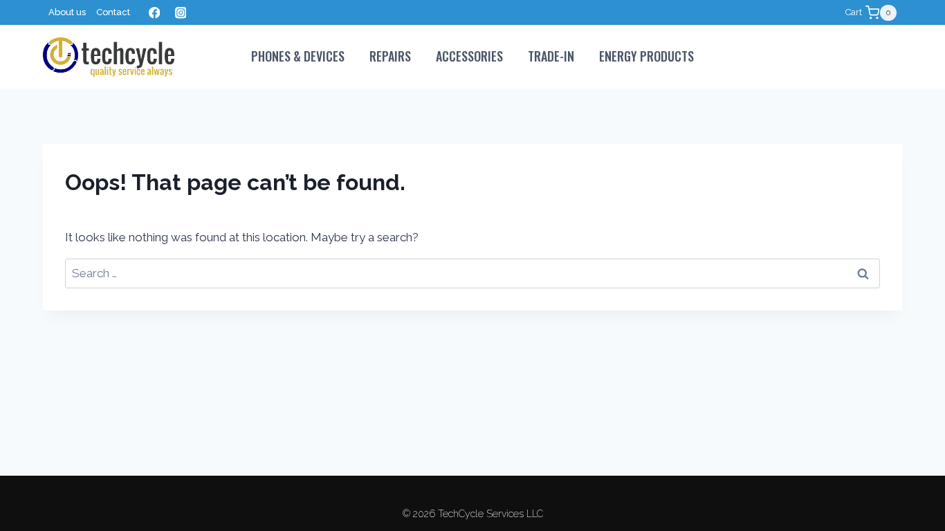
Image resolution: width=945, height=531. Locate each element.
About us (67, 12)
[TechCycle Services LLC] (108, 57)
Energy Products (646, 56)
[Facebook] (154, 12)
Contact (113, 12)
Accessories (469, 56)
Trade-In (551, 56)
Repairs (390, 56)
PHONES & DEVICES (298, 56)
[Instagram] (180, 12)
